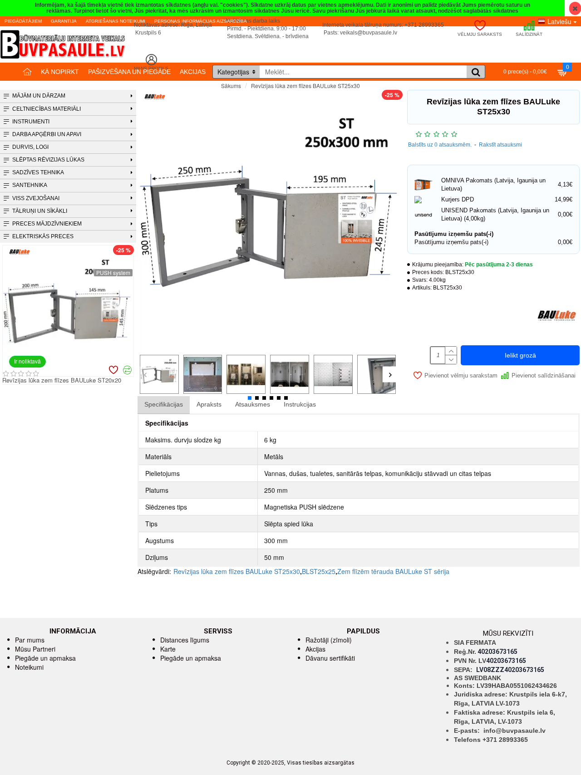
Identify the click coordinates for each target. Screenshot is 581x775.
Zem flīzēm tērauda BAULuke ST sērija (393, 571)
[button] (145, 375)
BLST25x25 (318, 571)
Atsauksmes (252, 404)
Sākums (231, 85)
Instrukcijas (300, 404)
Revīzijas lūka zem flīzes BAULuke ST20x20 (60, 380)
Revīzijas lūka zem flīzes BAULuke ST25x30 (236, 571)
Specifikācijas (163, 404)
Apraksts (209, 404)
